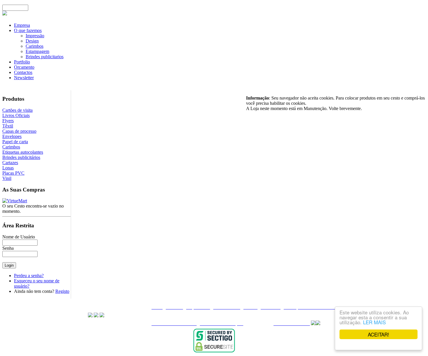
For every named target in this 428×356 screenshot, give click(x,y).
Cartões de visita (17, 110)
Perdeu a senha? (29, 275)
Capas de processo (19, 131)
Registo (62, 291)
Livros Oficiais (16, 115)
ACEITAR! (378, 334)
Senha (8, 248)
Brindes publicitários (21, 157)
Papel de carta (15, 141)
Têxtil (7, 125)
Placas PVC (13, 173)
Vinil (6, 178)
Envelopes (12, 136)
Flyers (8, 120)
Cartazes (10, 162)
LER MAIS (374, 322)
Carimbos (11, 146)
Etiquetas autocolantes (22, 152)
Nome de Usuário (18, 236)
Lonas (8, 167)
